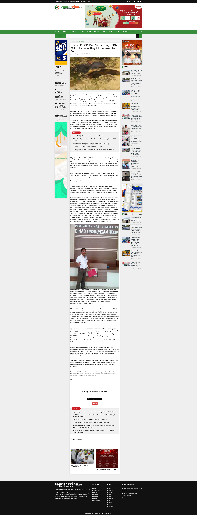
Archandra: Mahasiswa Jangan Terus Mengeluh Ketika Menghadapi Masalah (61, 81)
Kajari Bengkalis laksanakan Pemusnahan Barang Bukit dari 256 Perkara (94, 412)
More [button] (132, 32)
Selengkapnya (74, 498)
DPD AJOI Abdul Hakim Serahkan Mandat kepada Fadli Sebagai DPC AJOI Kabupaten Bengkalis (94, 415)
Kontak (88, 1)
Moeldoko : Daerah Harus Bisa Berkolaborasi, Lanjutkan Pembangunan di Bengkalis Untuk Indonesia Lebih (60, 93)
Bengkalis (81, 41)
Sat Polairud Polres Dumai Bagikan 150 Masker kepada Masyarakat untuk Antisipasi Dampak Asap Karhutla (135, 94)
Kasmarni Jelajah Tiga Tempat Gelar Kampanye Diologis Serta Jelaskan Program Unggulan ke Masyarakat (93, 426)
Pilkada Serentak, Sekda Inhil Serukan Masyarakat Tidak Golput (91, 422)
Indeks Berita (96, 500)
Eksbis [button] (82, 32)
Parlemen (111, 490)
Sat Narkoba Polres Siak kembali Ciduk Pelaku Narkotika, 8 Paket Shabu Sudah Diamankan (94, 431)
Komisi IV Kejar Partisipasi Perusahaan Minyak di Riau (88, 136)
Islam (110, 504)
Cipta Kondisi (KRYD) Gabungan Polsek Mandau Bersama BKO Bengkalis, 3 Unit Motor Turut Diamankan (136, 175)
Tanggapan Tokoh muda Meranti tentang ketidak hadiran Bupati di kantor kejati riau (61, 116)
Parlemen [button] (66, 32)
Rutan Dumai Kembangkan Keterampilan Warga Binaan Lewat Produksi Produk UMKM (136, 140)
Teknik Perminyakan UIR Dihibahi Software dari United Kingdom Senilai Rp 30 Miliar (94, 140)
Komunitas (111, 498)
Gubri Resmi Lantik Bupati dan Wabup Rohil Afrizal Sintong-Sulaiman (83, 36)
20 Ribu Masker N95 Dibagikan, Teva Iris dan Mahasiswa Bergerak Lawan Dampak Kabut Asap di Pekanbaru (136, 82)
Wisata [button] (111, 32)
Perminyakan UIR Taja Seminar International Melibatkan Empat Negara (93, 150)
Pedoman (95, 494)
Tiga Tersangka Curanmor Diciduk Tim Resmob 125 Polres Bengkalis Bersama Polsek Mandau (136, 107)
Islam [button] (118, 32)
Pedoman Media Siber (73, 1)
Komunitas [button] (96, 32)
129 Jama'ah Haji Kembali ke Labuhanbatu (59, 72)
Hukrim (105, 32)
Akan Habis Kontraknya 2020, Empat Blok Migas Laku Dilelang (91, 144)
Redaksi (65, 1)
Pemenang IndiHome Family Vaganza (106, 469)
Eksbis (110, 494)
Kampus (111, 506)
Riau (77, 41)
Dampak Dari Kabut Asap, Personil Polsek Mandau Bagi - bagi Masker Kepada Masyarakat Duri (136, 152)
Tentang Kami (58, 1)
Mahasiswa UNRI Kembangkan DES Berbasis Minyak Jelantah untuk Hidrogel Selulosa (135, 163)
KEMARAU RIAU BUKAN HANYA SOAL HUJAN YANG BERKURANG (136, 71)
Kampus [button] (125, 32)
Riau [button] (59, 32)
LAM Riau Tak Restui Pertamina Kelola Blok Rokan (87, 147)
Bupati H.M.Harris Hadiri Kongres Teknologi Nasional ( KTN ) (90, 419)
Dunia (89, 32)
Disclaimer (83, 1)
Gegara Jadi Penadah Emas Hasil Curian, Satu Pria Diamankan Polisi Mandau (136, 127)
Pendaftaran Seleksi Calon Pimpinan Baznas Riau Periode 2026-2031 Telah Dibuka (136, 117)
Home (72, 41)
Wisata (110, 502)
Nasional (75, 32)
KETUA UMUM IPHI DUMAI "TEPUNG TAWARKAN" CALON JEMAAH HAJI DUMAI (60, 106)
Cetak (95, 403)
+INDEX (140, 67)
